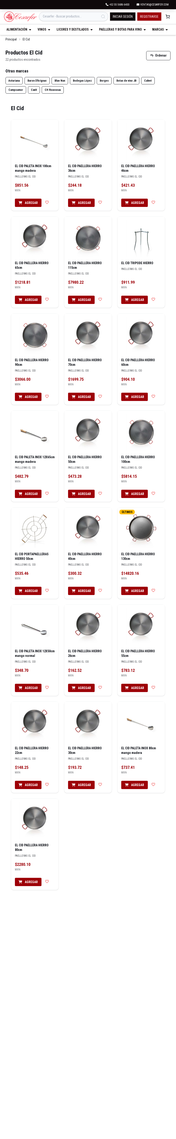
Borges (104, 80)
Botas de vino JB (126, 80)
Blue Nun (60, 80)
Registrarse (149, 16)
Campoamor (15, 90)
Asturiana (14, 80)
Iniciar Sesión (123, 16)
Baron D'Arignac (37, 80)
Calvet (148, 80)
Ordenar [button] (161, 55)
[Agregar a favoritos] (47, 202)
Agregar (31, 203)
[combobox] (73, 16)
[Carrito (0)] (167, 16)
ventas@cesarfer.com (154, 4)
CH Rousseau (53, 90)
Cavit (34, 90)
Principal (11, 39)
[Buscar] (103, 16)
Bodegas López (82, 80)
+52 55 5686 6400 (119, 4)
